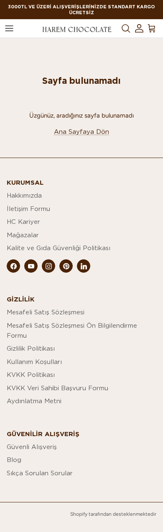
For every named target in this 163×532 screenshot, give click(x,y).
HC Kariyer (23, 222)
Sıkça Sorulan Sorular (40, 473)
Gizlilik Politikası (31, 348)
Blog (14, 460)
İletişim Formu (28, 209)
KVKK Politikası (31, 375)
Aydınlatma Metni (34, 401)
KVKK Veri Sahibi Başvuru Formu (57, 388)
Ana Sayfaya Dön (81, 132)
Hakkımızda (24, 195)
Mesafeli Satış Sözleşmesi (45, 312)
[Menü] (9, 28)
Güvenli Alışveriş (32, 447)
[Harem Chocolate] (76, 28)
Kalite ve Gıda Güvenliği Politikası (58, 248)
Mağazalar (23, 235)
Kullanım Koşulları (34, 362)
